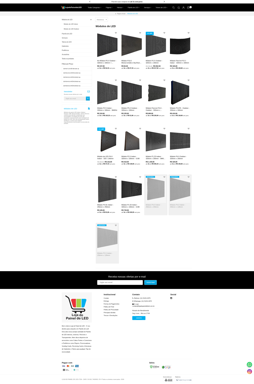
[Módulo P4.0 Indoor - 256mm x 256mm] (155, 194)
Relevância (100, 19)
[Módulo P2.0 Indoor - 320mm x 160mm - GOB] (131, 147)
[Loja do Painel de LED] (71, 7)
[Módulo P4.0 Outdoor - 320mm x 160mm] (180, 147)
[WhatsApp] (249, 365)
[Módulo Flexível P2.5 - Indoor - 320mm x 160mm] (180, 51)
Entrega (106, 301)
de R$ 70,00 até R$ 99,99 (71, 68)
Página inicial (121, 13)
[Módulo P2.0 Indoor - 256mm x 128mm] (107, 243)
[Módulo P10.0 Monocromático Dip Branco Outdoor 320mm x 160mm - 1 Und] (131, 51)
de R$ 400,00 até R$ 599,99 (71, 81)
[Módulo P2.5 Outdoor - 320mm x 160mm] (155, 51)
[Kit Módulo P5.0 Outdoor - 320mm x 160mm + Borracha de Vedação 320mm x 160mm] (107, 51)
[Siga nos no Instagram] (171, 298)
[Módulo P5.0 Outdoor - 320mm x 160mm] (131, 99)
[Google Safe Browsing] (166, 367)
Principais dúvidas (109, 312)
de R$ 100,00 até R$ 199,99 (71, 73)
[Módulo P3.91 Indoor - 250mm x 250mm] (107, 195)
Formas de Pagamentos (111, 304)
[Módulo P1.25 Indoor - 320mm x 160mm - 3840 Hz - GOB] (155, 147)
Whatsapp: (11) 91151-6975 (143, 301)
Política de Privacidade (111, 309)
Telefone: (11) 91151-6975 (141, 298)
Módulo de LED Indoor (71, 24)
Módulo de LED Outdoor (71, 29)
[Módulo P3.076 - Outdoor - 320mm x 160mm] (180, 99)
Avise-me (152, 206)
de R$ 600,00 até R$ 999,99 (71, 86)
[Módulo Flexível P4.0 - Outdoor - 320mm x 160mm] (155, 99)
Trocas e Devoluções (110, 315)
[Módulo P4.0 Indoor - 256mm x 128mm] (180, 194)
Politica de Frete (109, 307)
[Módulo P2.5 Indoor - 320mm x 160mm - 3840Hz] (107, 99)
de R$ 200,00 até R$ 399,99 (71, 77)
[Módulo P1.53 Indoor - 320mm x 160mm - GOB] (131, 195)
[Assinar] (88, 99)
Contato (106, 298)
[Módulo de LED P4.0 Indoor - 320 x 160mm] (107, 147)
